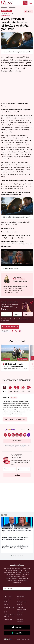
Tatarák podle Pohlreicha (14, 576)
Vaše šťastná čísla (26, 430)
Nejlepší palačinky (22, 580)
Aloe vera (23, 576)
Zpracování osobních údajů (21, 608)
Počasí (26, 570)
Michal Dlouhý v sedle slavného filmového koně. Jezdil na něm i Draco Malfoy (15, 366)
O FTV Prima (7, 596)
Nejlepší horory (26, 568)
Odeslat (28, 314)
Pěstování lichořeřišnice (11, 578)
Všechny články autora (20, 281)
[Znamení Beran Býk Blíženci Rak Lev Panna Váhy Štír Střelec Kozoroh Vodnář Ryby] (17, 314)
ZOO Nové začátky (17, 572)
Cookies (6, 612)
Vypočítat (17, 475)
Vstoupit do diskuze (11, 326)
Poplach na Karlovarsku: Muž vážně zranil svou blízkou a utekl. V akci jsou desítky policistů (15, 547)
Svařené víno (26, 574)
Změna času (16, 570)
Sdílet (27, 12)
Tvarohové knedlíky (12, 580)
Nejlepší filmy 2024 (16, 568)
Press (18, 599)
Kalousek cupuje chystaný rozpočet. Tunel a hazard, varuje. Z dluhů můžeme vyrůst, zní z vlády (16, 529)
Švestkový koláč (17, 582)
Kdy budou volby (8, 572)
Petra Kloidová (5, 15)
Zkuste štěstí (17, 441)
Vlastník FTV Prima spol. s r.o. (9, 615)
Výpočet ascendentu (23, 578)
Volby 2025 (18, 574)
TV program (9, 570)
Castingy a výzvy (21, 602)
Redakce (19, 615)
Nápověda (20, 612)
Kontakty (19, 604)
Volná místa (7, 599)
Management (20, 596)
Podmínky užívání (9, 607)
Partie (21, 570)
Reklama (6, 602)
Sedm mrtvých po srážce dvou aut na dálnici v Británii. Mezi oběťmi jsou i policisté (15, 538)
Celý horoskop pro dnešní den (15, 419)
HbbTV (6, 604)
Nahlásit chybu (8, 619)
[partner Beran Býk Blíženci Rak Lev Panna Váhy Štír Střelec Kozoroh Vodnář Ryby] (23, 469)
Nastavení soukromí (20, 620)
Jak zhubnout (7, 568)
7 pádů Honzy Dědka (10, 574)
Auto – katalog (26, 572)
